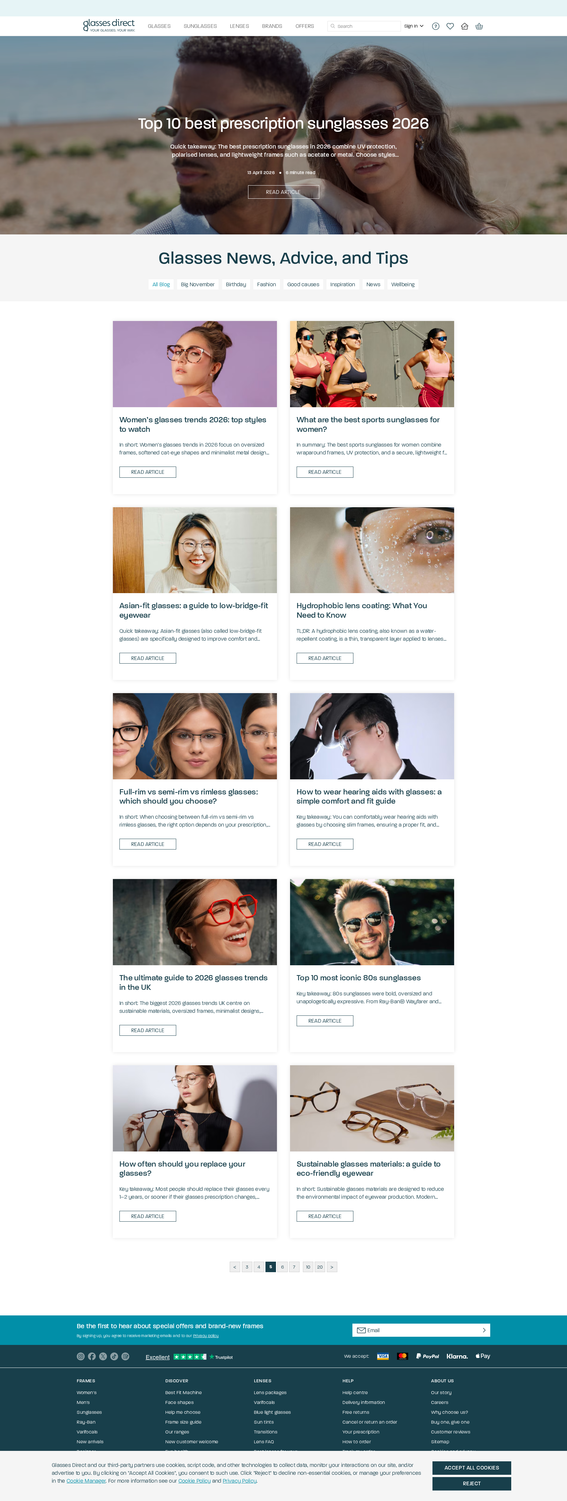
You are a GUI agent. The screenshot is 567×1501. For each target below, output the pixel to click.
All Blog (161, 284)
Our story (441, 1392)
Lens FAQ (264, 1442)
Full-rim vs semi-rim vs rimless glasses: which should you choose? (188, 796)
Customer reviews (451, 1432)
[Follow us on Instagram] (81, 1356)
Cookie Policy (194, 1481)
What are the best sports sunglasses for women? (368, 424)
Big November (198, 284)
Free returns (356, 1412)
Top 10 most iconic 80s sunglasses (359, 977)
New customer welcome (192, 1442)
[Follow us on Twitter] (103, 1356)
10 (308, 1267)
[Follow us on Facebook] (92, 1356)
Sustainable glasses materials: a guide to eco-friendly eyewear (369, 1168)
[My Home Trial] (464, 26)
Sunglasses (89, 1412)
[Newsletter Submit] (482, 1330)
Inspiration (342, 284)
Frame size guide (183, 1422)
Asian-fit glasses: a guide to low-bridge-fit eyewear (193, 610)
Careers (439, 1402)
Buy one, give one (450, 1422)
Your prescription (361, 1432)
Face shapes (179, 1402)
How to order (357, 1442)
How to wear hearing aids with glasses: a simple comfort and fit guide (369, 796)
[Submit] (332, 26)
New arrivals (90, 1442)
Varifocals (87, 1432)
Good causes (303, 284)
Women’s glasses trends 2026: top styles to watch (193, 424)
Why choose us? (449, 1412)
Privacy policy (206, 1335)
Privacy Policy (240, 1481)
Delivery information (364, 1402)
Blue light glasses (272, 1412)
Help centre (355, 1392)
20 (320, 1267)
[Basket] (479, 26)
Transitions (266, 1432)
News (373, 284)
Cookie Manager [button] (86, 1481)
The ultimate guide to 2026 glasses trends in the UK (193, 982)
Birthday (236, 284)
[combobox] (364, 26)
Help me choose (182, 1412)
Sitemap (440, 1442)
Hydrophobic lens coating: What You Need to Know (362, 610)
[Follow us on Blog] (125, 1356)
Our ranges (177, 1432)
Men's (83, 1402)
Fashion (266, 284)
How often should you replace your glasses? (182, 1168)
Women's (86, 1392)
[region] (415, 26)
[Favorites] (450, 26)
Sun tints (264, 1422)
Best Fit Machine (183, 1392)
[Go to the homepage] (109, 26)
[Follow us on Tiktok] (114, 1356)
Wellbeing (402, 284)
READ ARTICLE (283, 192)
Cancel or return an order (370, 1422)
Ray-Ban (86, 1422)
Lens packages (270, 1392)
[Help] (436, 26)
